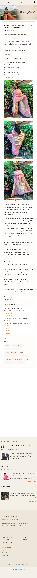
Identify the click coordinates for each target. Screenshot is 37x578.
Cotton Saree (21, 363)
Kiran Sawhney (9, 3)
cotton (26, 359)
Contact (4, 553)
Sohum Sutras (19, 3)
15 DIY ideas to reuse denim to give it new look (15, 446)
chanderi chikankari (17, 345)
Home (4, 535)
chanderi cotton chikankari (12, 349)
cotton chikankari (10, 363)
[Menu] (2, 2)
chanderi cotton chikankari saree (14, 352)
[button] (32, 25)
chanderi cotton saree (11, 356)
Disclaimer (5, 558)
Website (7, 320)
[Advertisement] (18, 422)
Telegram (7, 55)
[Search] (35, 2)
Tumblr (7, 328)
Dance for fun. (6, 486)
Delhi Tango (5, 539)
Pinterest (8, 325)
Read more (32, 461)
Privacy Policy (6, 555)
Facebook (8, 315)
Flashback (4, 467)
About (4, 550)
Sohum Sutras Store (8, 537)
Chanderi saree (24, 356)
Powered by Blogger (19, 569)
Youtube (8, 333)
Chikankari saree (17, 359)
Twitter (7, 330)
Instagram (8, 313)
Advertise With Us (7, 542)
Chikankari (8, 359)
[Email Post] (5, 342)
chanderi (7, 345)
